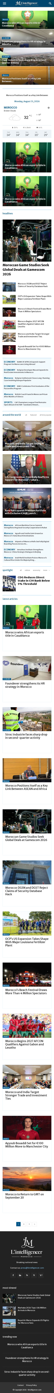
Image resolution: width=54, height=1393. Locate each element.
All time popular (45, 415)
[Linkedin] (20, 1275)
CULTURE (27, 570)
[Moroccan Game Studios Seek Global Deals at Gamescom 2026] (27, 241)
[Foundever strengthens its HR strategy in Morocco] (27, 668)
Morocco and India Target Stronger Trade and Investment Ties (24, 445)
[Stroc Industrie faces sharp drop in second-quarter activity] (27, 719)
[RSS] (27, 1275)
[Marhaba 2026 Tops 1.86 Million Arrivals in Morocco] (9, 1311)
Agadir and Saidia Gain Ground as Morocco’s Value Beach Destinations (23, 534)
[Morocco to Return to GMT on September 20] (27, 1179)
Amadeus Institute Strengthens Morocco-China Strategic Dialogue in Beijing (23, 550)
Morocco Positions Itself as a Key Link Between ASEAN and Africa (26, 787)
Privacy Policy (31, 1385)
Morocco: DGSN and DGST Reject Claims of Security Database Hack (26, 891)
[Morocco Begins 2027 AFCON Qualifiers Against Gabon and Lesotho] (9, 324)
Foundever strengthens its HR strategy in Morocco (25, 685)
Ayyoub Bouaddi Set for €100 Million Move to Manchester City (26, 1144)
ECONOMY (6, 38)
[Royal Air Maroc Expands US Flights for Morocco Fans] (9, 1323)
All (26, 415)
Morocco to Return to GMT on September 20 (24, 1196)
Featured (33, 415)
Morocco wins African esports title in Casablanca (25, 166)
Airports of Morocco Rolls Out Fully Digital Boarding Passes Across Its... (26, 542)
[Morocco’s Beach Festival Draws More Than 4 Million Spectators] (9, 312)
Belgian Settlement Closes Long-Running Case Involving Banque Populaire (27, 379)
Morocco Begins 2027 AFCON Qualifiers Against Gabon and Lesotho (31, 324)
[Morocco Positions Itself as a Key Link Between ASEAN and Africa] (27, 770)
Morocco (5, 19)
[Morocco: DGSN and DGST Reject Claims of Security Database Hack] (9, 287)
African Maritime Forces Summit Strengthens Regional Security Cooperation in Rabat (25, 526)
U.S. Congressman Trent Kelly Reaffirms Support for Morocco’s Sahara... (27, 478)
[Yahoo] (41, 1275)
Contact (20, 1385)
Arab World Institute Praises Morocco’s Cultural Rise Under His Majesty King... (25, 559)
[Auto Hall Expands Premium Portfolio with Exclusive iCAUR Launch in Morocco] (27, 503)
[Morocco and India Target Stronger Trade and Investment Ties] (9, 337)
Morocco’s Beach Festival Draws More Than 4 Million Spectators (26, 991)
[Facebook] (13, 1275)
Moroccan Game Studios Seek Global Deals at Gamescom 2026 (26, 269)
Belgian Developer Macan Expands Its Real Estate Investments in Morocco (26, 371)
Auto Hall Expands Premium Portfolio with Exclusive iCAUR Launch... (25, 512)
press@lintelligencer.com (32, 1268)
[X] (34, 1275)
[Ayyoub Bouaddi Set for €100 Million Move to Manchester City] (9, 349)
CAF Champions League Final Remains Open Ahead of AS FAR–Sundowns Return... (25, 403)
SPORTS (8, 402)
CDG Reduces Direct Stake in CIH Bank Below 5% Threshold (34, 580)
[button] (4, 3)
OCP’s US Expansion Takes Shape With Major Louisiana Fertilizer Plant (26, 942)
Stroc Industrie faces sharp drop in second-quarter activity (26, 736)
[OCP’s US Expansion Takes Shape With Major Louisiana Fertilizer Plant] (9, 299)
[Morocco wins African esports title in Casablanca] (27, 157)
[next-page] (34, 1224)
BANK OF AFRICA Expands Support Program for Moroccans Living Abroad (24, 363)
